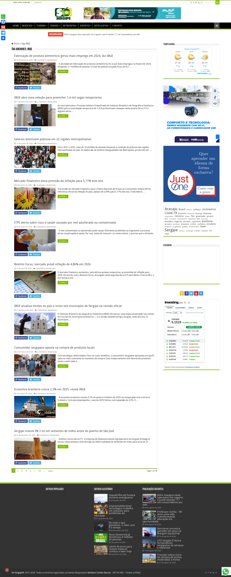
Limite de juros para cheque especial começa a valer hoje (120, 549)
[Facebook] (193, 2)
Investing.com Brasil (192, 367)
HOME (16, 25)
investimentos (182, 219)
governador (200, 216)
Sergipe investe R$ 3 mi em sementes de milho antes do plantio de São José (64, 431)
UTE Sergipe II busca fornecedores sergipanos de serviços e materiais (170, 544)
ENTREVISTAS (69, 25)
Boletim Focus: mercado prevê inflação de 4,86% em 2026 (52, 264)
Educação (190, 213)
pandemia (207, 221)
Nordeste (187, 221)
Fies (193, 216)
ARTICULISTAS (101, 25)
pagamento (196, 221)
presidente (211, 224)
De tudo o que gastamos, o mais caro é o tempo (122, 525)
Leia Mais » (63, 71)
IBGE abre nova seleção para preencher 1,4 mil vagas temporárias (58, 97)
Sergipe (171, 230)
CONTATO (117, 25)
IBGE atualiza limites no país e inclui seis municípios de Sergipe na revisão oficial (68, 306)
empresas (207, 213)
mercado (204, 219)
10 (39, 471)
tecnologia (189, 231)
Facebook (37, 2)
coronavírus (209, 209)
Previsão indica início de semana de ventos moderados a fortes (169, 557)
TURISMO (41, 25)
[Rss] (191, 2)
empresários (169, 216)
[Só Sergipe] (63, 13)
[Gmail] (3, 27)
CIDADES (54, 25)
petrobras (176, 224)
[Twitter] (196, 2)
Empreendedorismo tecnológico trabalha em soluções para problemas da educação (113, 510)
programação (177, 227)
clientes (189, 210)
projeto (185, 227)
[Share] (3, 38)
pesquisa (168, 224)
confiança (197, 209)
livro (198, 219)
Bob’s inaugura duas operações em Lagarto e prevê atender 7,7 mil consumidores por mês (163, 500)
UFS (210, 231)
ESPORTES (85, 25)
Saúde (203, 226)
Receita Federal (194, 227)
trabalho (197, 231)
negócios (178, 221)
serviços (182, 231)
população (185, 224)
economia (182, 213)
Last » (51, 471)
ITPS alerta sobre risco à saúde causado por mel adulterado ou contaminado (65, 222)
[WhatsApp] (3, 16)
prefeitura (201, 224)
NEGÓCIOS (27, 25)
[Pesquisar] (217, 2)
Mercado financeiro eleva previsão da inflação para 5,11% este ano (58, 181)
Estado (187, 216)
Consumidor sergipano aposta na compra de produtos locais (54, 347)
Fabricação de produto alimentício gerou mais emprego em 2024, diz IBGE (63, 55)
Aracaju (171, 209)
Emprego (198, 213)
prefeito (193, 224)
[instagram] (201, 2)
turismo (205, 231)
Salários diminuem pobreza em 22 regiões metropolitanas (52, 139)
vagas (167, 234)
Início (16, 43)
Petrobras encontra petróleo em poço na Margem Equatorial (169, 531)
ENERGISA (179, 216)
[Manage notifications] (7, 570)
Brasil (182, 209)
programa (168, 227)
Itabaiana (191, 219)
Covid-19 (171, 213)
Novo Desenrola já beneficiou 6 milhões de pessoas (121, 537)
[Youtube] (199, 2)
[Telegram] (3, 32)
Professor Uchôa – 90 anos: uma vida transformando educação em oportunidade (98, 34)
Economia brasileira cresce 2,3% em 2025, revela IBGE (49, 389)
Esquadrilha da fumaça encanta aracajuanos (122, 496)
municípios (169, 221)
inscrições (172, 219)
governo (210, 216)
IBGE (166, 219)
